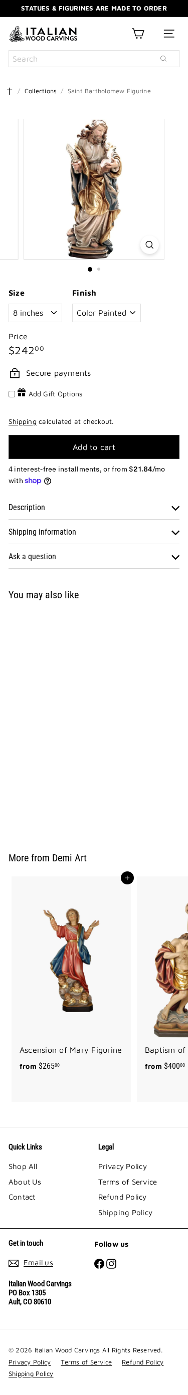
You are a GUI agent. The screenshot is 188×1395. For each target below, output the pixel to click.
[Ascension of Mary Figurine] (71, 977)
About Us (25, 1182)
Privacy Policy (122, 1166)
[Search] (163, 58)
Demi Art (69, 858)
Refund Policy (122, 1197)
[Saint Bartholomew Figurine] (71, 720)
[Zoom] (149, 245)
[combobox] (94, 58)
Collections (41, 91)
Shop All (23, 1166)
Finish (84, 292)
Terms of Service (127, 1182)
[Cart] (137, 33)
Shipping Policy (125, 1212)
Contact (22, 1197)
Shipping (23, 421)
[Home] (10, 91)
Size (17, 292)
